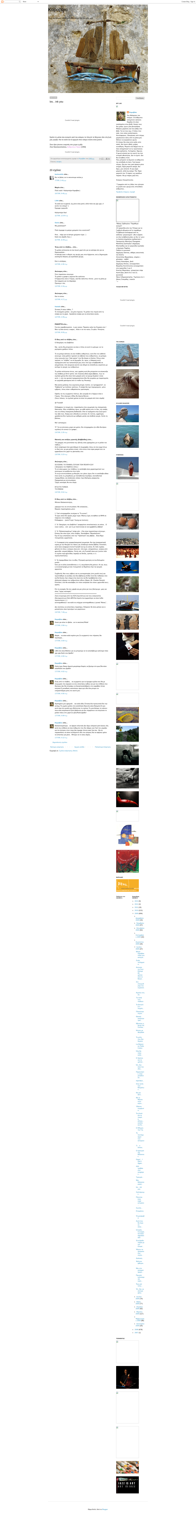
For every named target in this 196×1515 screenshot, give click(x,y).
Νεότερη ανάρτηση (57, 747)
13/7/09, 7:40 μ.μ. (61, 612)
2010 (137, 910)
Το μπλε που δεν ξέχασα (139, 1039)
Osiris (57, 223)
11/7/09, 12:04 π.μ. (61, 216)
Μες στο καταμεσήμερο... (140, 1270)
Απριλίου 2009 (139, 1308)
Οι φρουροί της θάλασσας (140, 1153)
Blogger (105, 1509)
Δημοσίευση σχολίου (60, 742)
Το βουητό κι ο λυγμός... (140, 1006)
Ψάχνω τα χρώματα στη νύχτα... (140, 1252)
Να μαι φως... (139, 1094)
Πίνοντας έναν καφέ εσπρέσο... (140, 1201)
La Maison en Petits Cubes (140, 1046)
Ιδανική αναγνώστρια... (140, 1018)
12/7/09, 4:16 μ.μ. (61, 286)
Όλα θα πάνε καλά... (139, 1053)
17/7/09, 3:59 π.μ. (61, 641)
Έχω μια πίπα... (139, 1285)
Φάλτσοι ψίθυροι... (140, 1263)
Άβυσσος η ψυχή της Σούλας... (140, 1025)
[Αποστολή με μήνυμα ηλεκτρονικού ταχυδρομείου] (100, 159)
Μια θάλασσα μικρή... (140, 1182)
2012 (137, 904)
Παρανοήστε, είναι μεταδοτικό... (140, 1074)
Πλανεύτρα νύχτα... (140, 1012)
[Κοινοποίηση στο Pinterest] (109, 159)
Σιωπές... (139, 1208)
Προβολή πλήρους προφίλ (125, 192)
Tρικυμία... (139, 1177)
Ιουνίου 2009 (139, 1298)
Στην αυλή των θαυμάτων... (140, 1086)
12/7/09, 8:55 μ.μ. (61, 332)
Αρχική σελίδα (79, 747)
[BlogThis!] (102, 159)
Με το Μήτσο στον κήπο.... (139, 1100)
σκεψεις (58, 162)
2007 (137, 1332)
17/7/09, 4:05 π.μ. (61, 693)
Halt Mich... (140, 1081)
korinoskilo (59, 174)
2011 (136, 907)
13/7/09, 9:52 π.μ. (61, 492)
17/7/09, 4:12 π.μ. (61, 738)
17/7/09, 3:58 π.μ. (61, 625)
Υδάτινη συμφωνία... (140, 1108)
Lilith (57, 201)
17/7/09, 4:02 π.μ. (61, 671)
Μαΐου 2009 (138, 1303)
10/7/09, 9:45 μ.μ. (61, 193)
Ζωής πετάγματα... (140, 962)
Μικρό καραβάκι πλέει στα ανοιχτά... (140, 954)
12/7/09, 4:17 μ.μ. (61, 299)
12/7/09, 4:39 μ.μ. (61, 317)
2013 (137, 901)
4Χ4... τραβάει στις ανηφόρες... (140, 1170)
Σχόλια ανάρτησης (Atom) (68, 751)
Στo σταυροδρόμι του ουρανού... (140, 985)
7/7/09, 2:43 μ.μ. (60, 180)
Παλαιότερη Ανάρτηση (103, 747)
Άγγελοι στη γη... (140, 993)
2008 (137, 1329)
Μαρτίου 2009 (139, 1313)
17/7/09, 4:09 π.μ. (61, 715)
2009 (137, 913)
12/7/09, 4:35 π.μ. (61, 264)
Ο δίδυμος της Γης (139, 1129)
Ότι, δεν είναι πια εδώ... (140, 1067)
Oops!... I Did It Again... (139, 1161)
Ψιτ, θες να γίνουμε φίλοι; (140, 1291)
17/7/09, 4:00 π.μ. (61, 656)
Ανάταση (139, 1258)
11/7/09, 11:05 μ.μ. (61, 240)
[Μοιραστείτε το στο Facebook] (107, 159)
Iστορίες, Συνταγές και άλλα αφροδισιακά (140, 1233)
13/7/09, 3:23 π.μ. (61, 454)
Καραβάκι (57, 9)
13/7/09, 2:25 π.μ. (61, 432)
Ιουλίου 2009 (139, 948)
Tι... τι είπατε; (139, 1146)
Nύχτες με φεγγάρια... (140, 1032)
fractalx (58, 306)
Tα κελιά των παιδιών (139, 999)
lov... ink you (139, 1188)
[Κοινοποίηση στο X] (104, 159)
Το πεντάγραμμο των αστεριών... (140, 1137)
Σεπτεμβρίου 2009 (140, 936)
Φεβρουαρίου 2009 (140, 1320)
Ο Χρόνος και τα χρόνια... (140, 1060)
